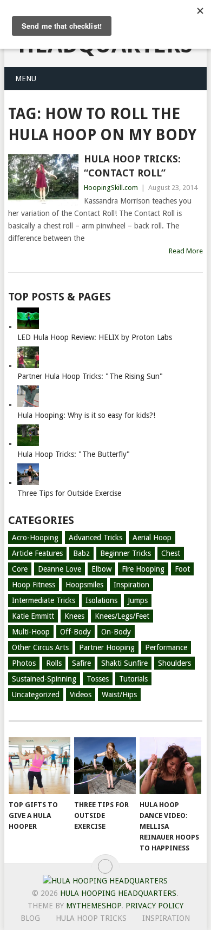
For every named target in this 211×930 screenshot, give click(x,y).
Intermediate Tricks (43, 600)
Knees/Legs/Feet (122, 616)
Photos (24, 663)
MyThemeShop (93, 905)
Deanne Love (59, 569)
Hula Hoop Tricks (91, 918)
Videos (80, 694)
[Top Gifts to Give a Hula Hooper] (39, 766)
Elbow (101, 569)
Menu (25, 78)
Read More (186, 251)
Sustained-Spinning (44, 678)
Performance (166, 647)
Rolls (54, 663)
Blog (30, 918)
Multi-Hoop (31, 631)
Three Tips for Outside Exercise (69, 493)
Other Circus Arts (40, 647)
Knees (74, 616)
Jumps (138, 600)
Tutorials (133, 678)
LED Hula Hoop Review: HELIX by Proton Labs (94, 337)
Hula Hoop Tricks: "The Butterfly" (73, 454)
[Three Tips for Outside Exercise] (28, 482)
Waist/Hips (119, 694)
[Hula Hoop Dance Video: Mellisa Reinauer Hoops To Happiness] (170, 766)
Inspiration (131, 584)
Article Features (37, 553)
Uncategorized (36, 694)
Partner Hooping (107, 647)
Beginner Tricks (125, 553)
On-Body (116, 631)
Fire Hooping (143, 569)
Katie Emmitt (33, 616)
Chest (170, 553)
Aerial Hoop (152, 537)
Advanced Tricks (95, 537)
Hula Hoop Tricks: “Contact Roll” (132, 165)
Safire (81, 663)
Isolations (101, 600)
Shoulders (174, 663)
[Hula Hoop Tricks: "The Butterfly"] (28, 443)
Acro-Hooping (35, 537)
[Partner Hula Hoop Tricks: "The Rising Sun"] (28, 365)
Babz (81, 553)
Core (20, 569)
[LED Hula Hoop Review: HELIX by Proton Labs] (28, 326)
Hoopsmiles (84, 584)
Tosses (98, 678)
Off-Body (75, 631)
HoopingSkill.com (111, 188)
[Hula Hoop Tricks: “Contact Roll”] (43, 180)
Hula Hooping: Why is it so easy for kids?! (86, 415)
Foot (182, 569)
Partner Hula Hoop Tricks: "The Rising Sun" (90, 376)
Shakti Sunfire (124, 663)
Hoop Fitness (33, 584)
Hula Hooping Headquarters (118, 893)
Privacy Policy (154, 905)
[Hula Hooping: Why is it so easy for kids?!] (28, 404)
